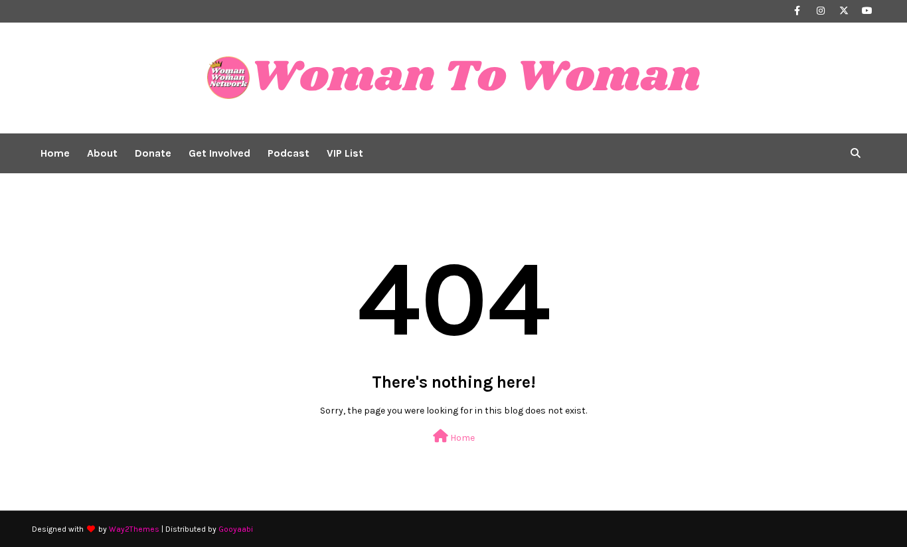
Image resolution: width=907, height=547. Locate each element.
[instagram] (820, 11)
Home (461, 437)
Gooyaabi (235, 529)
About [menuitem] (102, 153)
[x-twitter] (843, 11)
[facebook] (797, 11)
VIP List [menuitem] (345, 153)
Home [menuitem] (55, 153)
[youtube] (867, 11)
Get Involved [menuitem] (219, 153)
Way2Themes (134, 529)
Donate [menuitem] (153, 153)
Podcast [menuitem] (288, 153)
